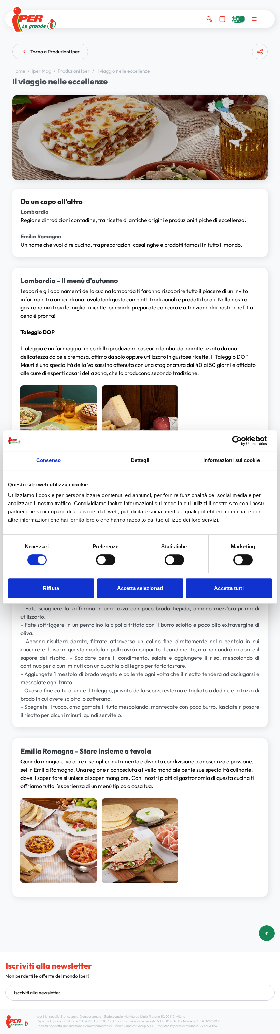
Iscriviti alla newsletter (37, 993)
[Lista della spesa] (222, 19)
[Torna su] (267, 933)
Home (19, 71)
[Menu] (254, 19)
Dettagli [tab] (140, 460)
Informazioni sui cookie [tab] (231, 460)
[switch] (105, 559)
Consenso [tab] (48, 460)
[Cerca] (209, 19)
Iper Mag (42, 71)
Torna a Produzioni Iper (55, 52)
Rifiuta (51, 588)
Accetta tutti (228, 588)
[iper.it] (34, 19)
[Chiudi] (257, 78)
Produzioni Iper (74, 71)
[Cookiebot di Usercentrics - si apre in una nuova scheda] (242, 441)
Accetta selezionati (140, 588)
